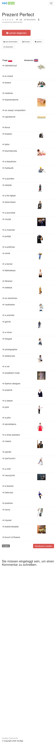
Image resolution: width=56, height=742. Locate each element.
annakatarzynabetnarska (12, 22)
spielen (39, 41)
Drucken (27, 41)
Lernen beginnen (17, 32)
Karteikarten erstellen (43, 546)
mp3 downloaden (11, 41)
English (6, 546)
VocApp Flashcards (10, 738)
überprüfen (9, 47)
